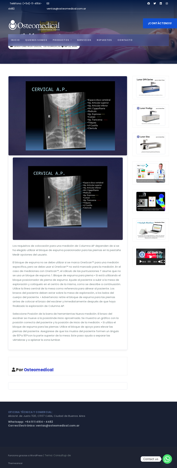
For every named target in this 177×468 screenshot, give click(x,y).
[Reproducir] (140, 261)
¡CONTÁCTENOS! (160, 23)
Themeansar (15, 463)
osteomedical (52, 46)
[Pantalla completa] (163, 261)
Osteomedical (39, 370)
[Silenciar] (160, 261)
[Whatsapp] (167, 459)
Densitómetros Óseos (27, 46)
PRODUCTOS (61, 40)
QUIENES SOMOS (36, 40)
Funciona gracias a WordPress (25, 455)
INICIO (15, 40)
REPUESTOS (104, 40)
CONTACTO (125, 40)
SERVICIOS (84, 40)
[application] (150, 257)
